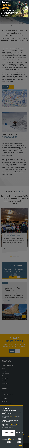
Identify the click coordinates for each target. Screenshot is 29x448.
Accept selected (17, 433)
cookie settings (14, 424)
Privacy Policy (13, 416)
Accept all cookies (8, 433)
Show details (18, 445)
